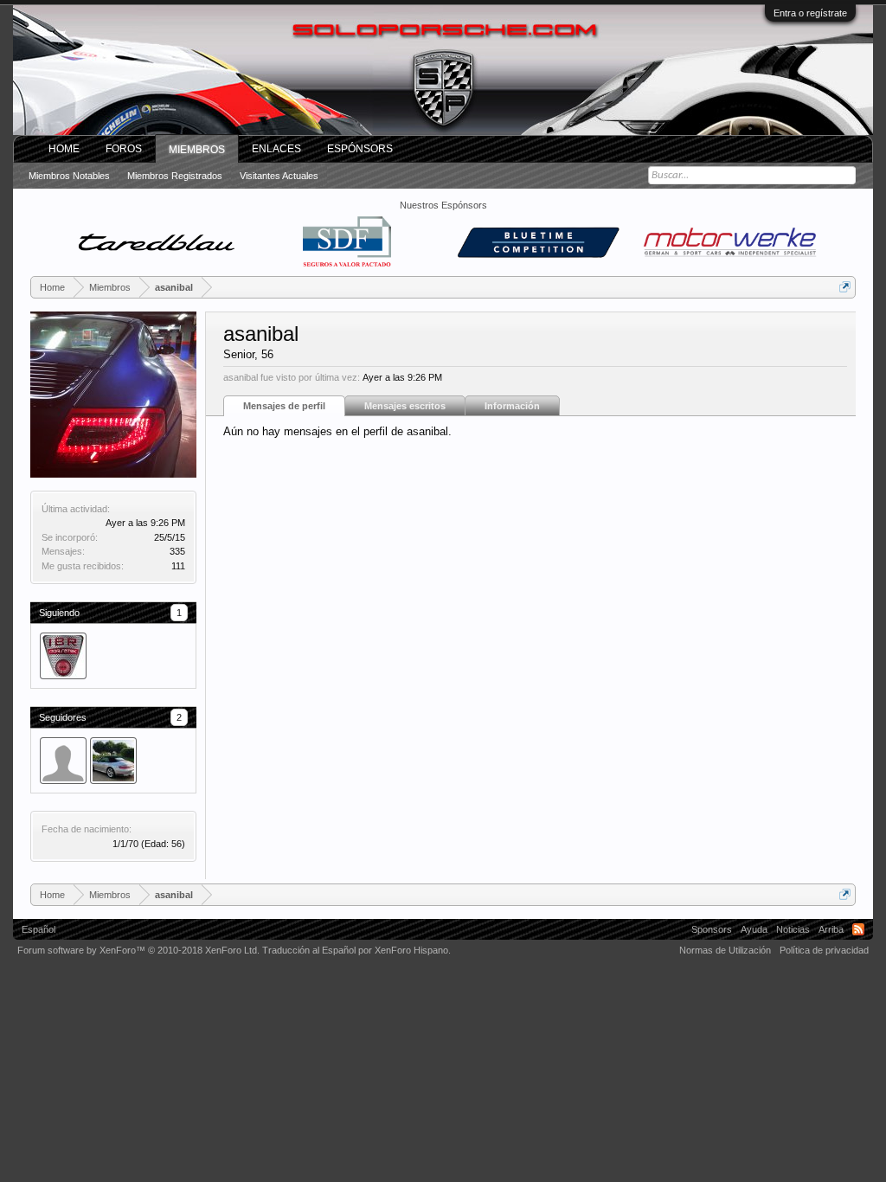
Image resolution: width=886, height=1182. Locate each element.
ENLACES (276, 149)
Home (64, 149)
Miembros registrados (174, 175)
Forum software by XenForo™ (138, 950)
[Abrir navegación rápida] (845, 286)
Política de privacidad (824, 950)
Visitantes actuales (279, 175)
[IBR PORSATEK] (63, 656)
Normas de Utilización (725, 950)
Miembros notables (69, 175)
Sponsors (711, 929)
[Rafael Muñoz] (113, 760)
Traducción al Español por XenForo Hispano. (356, 950)
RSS (858, 929)
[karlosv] (63, 760)
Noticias (793, 929)
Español (38, 929)
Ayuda (754, 929)
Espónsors (360, 149)
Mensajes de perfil (284, 406)
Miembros (197, 150)
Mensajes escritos (405, 406)
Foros (124, 149)
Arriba (831, 929)
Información (512, 406)
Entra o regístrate (810, 13)
